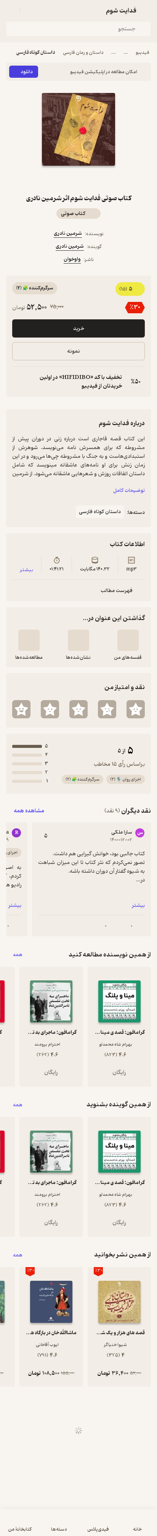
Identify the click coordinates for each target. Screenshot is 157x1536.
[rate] (136, 709)
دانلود (27, 72)
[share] (60, 179)
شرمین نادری (68, 233)
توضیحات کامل (129, 491)
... (125, 52)
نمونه (73, 351)
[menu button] (11, 11)
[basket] (29, 11)
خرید (78, 328)
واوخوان (72, 259)
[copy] (18, 382)
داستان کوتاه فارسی (35, 53)
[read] (29, 640)
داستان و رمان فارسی (83, 52)
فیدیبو (142, 52)
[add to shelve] (128, 640)
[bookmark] (96, 179)
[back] (146, 11)
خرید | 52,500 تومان (79, 1526)
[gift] (78, 179)
